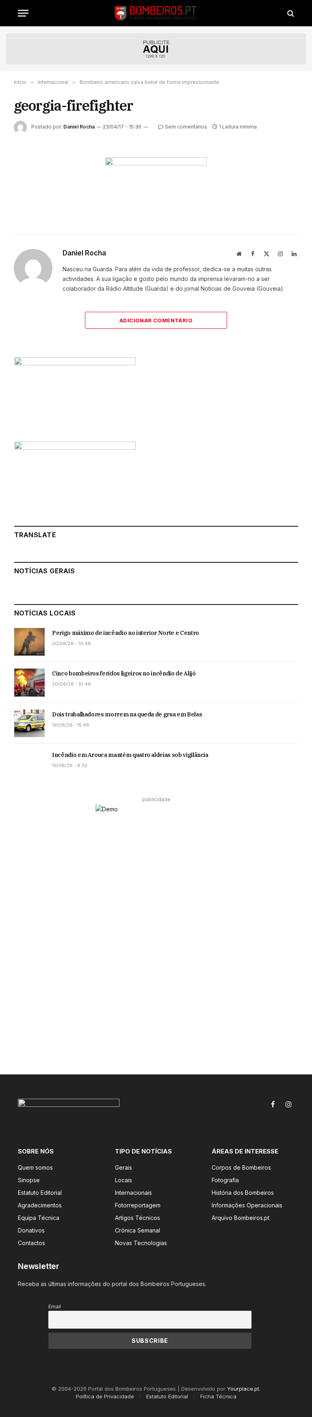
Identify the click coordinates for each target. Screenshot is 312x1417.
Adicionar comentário (156, 320)
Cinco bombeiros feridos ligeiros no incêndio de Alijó (123, 673)
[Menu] (23, 13)
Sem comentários (186, 127)
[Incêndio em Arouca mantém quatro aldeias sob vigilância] (29, 764)
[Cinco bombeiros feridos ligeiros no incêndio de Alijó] (29, 682)
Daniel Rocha (79, 127)
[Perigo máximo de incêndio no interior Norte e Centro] (29, 642)
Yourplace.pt (243, 1388)
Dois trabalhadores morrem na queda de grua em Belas (127, 714)
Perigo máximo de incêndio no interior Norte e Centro (125, 633)
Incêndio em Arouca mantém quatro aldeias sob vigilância (130, 755)
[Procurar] (290, 13)
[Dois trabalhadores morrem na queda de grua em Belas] (29, 723)
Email (54, 1306)
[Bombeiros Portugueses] (156, 13)
